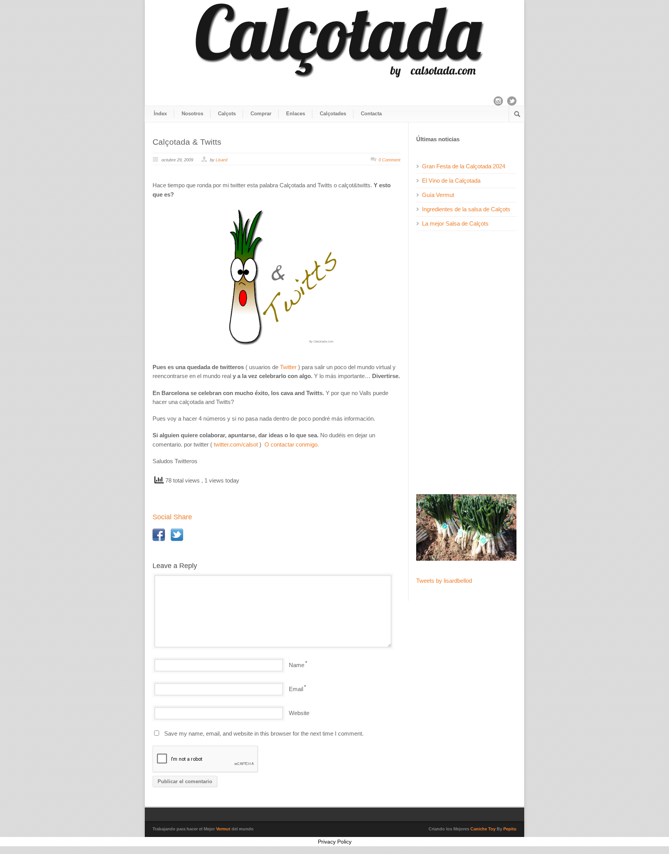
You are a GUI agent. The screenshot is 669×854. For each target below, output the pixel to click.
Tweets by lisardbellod (444, 580)
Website (299, 713)
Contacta (371, 113)
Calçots (227, 113)
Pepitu (509, 829)
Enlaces (295, 113)
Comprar (260, 113)
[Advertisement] (466, 362)
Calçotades (333, 113)
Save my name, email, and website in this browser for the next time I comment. (264, 733)
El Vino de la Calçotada (451, 180)
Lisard (221, 159)
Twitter (288, 367)
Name (296, 665)
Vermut (223, 829)
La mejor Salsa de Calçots (455, 223)
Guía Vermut (438, 195)
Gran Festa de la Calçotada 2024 (463, 166)
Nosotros (192, 113)
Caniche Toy (483, 829)
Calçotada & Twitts (187, 141)
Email (296, 689)
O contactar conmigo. (291, 444)
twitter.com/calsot (236, 444)
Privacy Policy (335, 842)
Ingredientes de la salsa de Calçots (466, 209)
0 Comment (389, 159)
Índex (160, 113)
